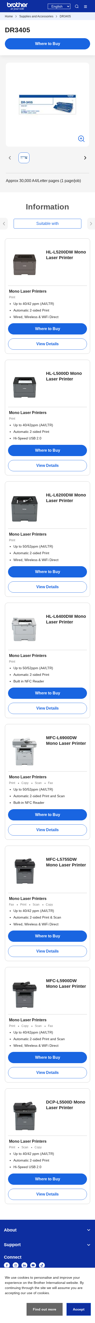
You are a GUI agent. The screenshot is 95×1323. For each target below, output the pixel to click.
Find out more (44, 1309)
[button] (10, 158)
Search (76, 6)
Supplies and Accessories (36, 16)
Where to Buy (47, 44)
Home (9, 16)
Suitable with (47, 223)
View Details (47, 344)
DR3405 (65, 16)
